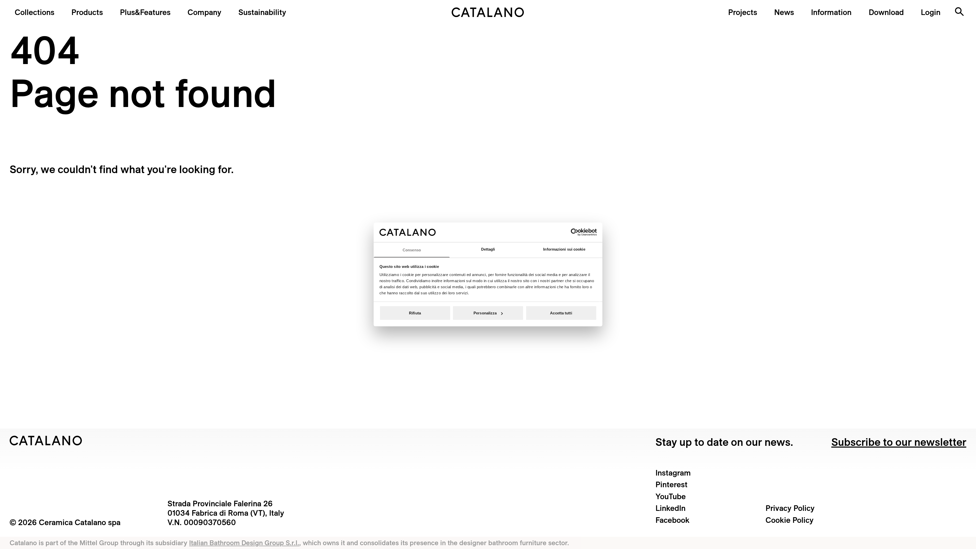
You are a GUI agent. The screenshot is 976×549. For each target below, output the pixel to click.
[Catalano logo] (488, 12)
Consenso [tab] (412, 250)
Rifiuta (415, 313)
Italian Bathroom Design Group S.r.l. (244, 542)
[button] (34, 12)
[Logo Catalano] (46, 440)
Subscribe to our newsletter (898, 442)
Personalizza (485, 313)
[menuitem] (145, 12)
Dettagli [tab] (488, 249)
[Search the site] (959, 11)
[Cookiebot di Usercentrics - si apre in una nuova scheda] (574, 232)
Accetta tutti (561, 313)
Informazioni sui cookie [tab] (564, 249)
